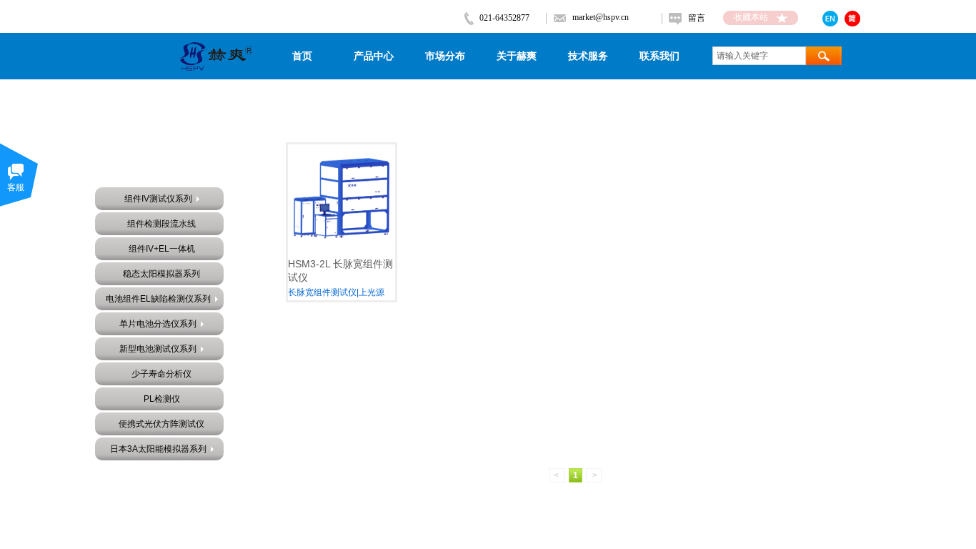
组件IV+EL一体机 (162, 249)
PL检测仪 (162, 399)
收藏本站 (751, 17)
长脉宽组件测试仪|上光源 (336, 292)
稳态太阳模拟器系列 (161, 274)
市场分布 (445, 56)
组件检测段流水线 (161, 224)
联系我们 (659, 56)
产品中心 (374, 56)
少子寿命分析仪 (161, 374)
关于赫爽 (517, 56)
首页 (302, 56)
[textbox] (759, 55)
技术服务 (588, 56)
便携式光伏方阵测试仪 (161, 424)
